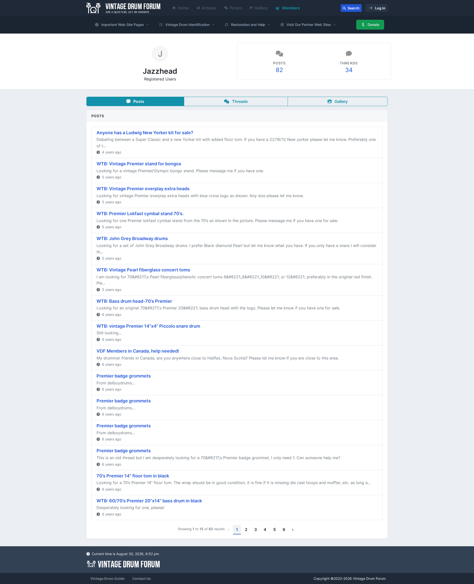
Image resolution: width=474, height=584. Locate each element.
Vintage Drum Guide (107, 578)
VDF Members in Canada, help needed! (138, 351)
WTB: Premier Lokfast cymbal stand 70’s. (140, 213)
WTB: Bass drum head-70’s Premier (134, 301)
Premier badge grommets (124, 375)
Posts (138, 101)
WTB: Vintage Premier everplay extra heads (143, 188)
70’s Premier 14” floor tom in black (133, 475)
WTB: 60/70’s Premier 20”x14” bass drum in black (149, 500)
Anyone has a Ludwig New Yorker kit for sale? (145, 132)
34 (349, 70)
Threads (239, 101)
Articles (209, 7)
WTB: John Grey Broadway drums (132, 238)
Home (183, 7)
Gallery (261, 7)
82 (279, 70)
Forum (236, 7)
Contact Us (141, 578)
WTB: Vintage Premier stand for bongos (139, 163)
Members (290, 7)
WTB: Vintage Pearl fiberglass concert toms (143, 269)
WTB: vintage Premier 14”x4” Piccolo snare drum (148, 326)
